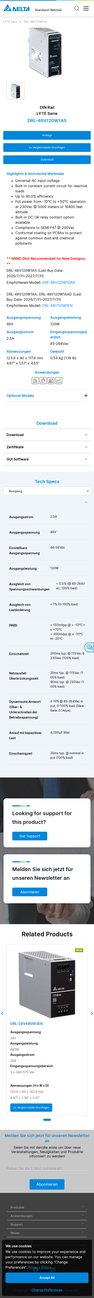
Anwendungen (21, 1216)
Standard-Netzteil (48, 10)
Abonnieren (29, 892)
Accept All (47, 1278)
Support (16, 1224)
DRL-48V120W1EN (57, 305)
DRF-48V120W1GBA (58, 282)
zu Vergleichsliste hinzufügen (47, 147)
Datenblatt (47, 159)
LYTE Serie (10, 21)
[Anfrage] (89, 647)
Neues (15, 1233)
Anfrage (47, 135)
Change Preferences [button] (47, 1290)
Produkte (17, 1207)
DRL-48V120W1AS (35, 21)
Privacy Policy (39, 1267)
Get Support (29, 836)
